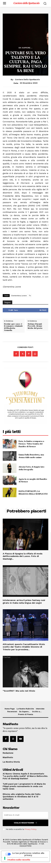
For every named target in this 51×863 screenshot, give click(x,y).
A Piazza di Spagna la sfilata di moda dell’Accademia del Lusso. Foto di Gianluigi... (22, 556)
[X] (22, 353)
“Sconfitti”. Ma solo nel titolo (19, 691)
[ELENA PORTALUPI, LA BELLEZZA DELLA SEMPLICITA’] (9, 492)
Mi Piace (43, 310)
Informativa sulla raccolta (16, 859)
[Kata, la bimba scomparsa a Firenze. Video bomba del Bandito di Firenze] (9, 443)
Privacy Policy (30, 829)
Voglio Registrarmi (24, 823)
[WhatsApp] (35, 353)
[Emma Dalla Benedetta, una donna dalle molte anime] (9, 456)
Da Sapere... (26, 48)
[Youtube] (20, 739)
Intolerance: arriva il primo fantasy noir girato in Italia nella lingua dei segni (24, 601)
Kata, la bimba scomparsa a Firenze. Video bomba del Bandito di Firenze (31, 444)
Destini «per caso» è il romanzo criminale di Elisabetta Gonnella (13, 327)
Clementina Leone (19, 296)
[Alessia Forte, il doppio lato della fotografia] (9, 468)
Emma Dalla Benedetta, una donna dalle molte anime (31, 456)
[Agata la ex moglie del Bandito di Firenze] (9, 480)
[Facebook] (16, 353)
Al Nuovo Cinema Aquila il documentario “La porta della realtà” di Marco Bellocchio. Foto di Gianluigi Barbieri (25, 776)
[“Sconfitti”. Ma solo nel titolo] (25, 672)
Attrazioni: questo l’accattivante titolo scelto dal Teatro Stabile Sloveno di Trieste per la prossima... (24, 647)
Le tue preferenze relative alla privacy (28, 854)
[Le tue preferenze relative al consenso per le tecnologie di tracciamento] (4, 858)
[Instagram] (13, 739)
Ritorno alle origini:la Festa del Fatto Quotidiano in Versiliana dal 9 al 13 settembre (22, 796)
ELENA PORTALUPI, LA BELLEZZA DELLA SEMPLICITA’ (33, 492)
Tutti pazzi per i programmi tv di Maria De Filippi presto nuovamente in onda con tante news (24, 786)
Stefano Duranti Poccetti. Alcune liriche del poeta (35, 326)
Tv (30, 296)
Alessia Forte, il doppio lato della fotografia (31, 468)
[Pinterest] (28, 353)
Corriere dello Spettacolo (27, 79)
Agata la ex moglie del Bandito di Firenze (33, 480)
